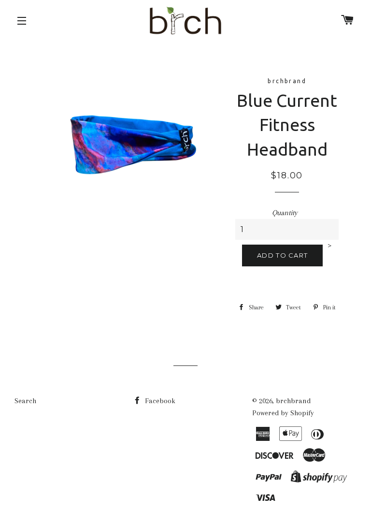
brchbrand (293, 400)
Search (25, 400)
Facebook (159, 400)
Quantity (285, 212)
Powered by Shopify (283, 412)
